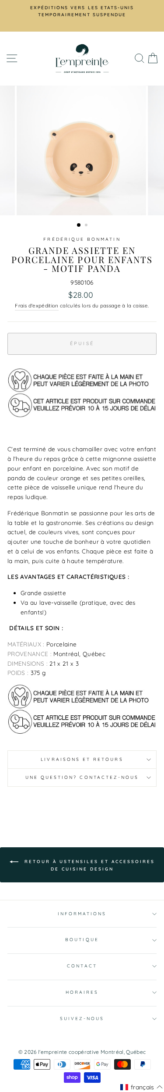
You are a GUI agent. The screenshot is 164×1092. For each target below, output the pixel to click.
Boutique (81, 939)
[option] (82, 11)
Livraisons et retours (82, 759)
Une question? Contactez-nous (82, 777)
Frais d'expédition (36, 305)
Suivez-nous (82, 1018)
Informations (82, 914)
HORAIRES (82, 992)
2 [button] (87, 226)
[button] (141, 1087)
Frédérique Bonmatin (81, 239)
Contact (82, 966)
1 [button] (79, 225)
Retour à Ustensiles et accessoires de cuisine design (88, 864)
